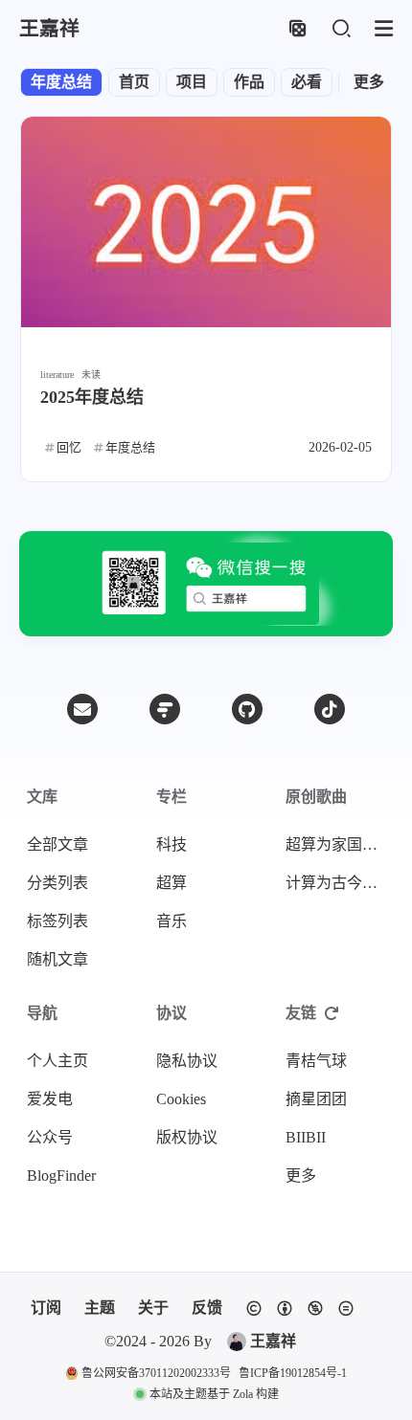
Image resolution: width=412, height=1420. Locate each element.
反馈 (207, 1307)
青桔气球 (316, 1061)
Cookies (181, 1099)
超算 (171, 883)
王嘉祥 (273, 1341)
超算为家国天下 (339, 844)
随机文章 (57, 959)
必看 (306, 82)
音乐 (171, 921)
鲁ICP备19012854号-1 (293, 1373)
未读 (91, 374)
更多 (369, 82)
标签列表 (57, 921)
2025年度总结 (92, 397)
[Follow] (164, 709)
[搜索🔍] (340, 29)
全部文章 (57, 844)
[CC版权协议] (300, 1308)
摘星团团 (316, 1099)
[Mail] (82, 709)
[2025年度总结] (206, 222)
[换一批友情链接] (331, 1013)
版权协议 (186, 1137)
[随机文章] (297, 29)
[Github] (247, 709)
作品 (249, 82)
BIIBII (306, 1137)
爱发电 (50, 1099)
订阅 (46, 1307)
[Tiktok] (329, 709)
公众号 (50, 1137)
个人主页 (57, 1061)
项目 (191, 82)
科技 (171, 844)
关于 (153, 1307)
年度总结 (61, 82)
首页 (134, 82)
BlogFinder (61, 1175)
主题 (99, 1307)
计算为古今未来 (339, 883)
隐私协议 (186, 1061)
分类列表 (57, 883)
